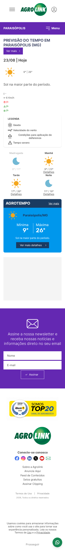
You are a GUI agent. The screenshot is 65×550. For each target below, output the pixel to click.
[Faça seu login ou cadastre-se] (54, 9)
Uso (29, 532)
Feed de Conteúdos (32, 475)
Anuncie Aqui (32, 471)
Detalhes (48, 172)
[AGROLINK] (33, 9)
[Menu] (12, 9)
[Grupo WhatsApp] (57, 542)
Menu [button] (55, 28)
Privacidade (43, 493)
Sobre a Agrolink (32, 467)
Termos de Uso (23, 493)
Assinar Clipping (33, 483)
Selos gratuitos (32, 479)
